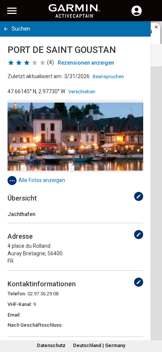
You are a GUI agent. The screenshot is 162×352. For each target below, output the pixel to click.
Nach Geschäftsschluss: (35, 325)
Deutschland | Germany (99, 345)
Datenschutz (51, 345)
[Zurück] (6, 29)
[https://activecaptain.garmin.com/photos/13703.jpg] (75, 136)
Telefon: (17, 293)
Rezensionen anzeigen (86, 62)
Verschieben (81, 91)
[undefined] (138, 196)
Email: (14, 315)
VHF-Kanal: (20, 304)
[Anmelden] (136, 15)
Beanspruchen (108, 76)
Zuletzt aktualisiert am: (35, 76)
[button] (152, 317)
